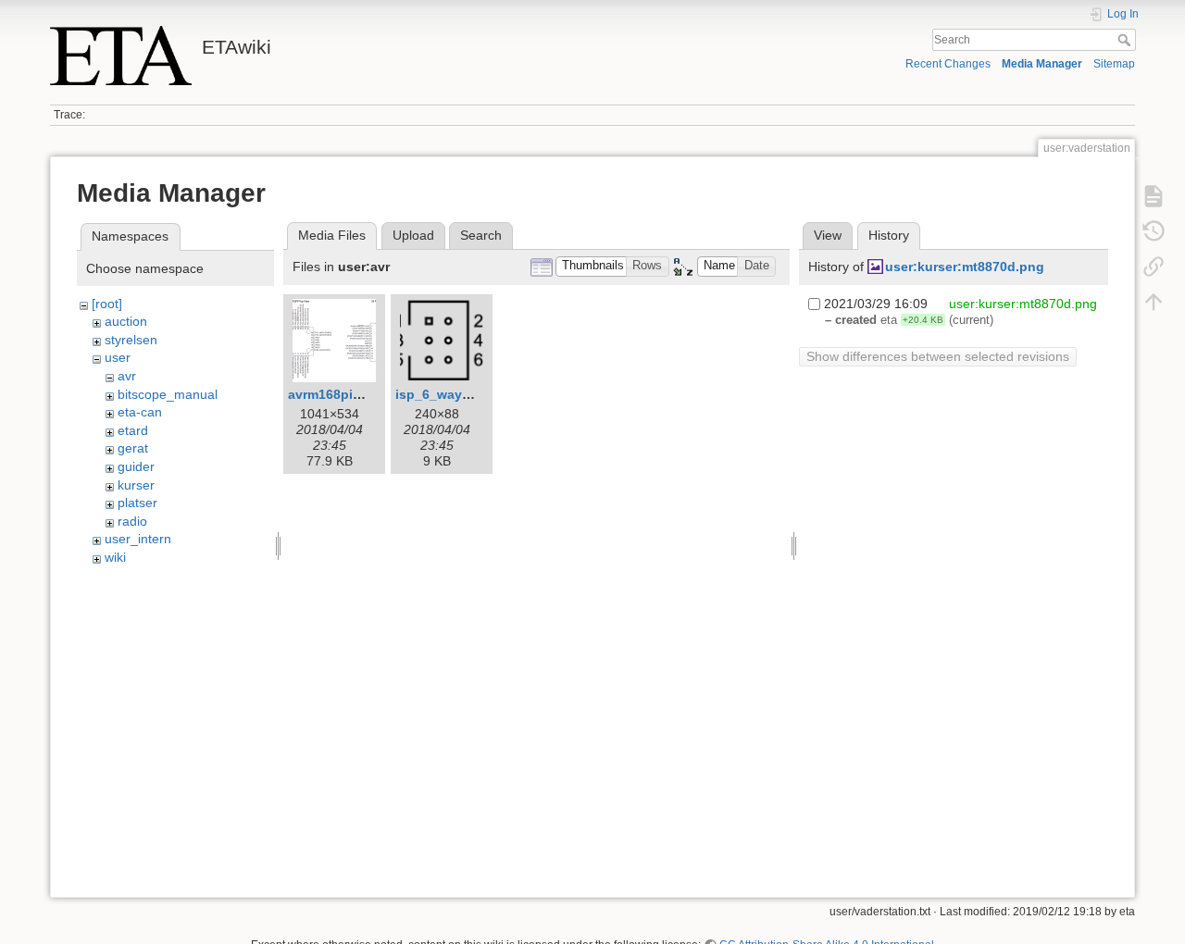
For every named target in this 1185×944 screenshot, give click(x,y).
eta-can (140, 411)
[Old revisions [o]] (1153, 231)
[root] (107, 303)
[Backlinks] (1153, 266)
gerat (133, 448)
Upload (413, 235)
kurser (136, 485)
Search (1126, 39)
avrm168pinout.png (349, 394)
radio (132, 521)
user (118, 357)
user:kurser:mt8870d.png (964, 266)
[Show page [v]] (1153, 196)
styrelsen (131, 339)
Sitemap (1114, 63)
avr (127, 375)
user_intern (138, 538)
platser (137, 502)
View (828, 235)
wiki (115, 557)
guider (136, 466)
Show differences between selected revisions (937, 356)
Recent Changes (948, 63)
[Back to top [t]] (1153, 301)
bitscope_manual (168, 394)
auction (126, 321)
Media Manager (1042, 63)
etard (133, 430)
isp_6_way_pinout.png (467, 394)
